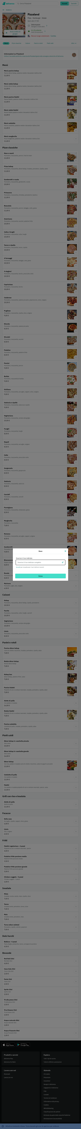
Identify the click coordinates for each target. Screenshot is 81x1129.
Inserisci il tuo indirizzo (24, 558)
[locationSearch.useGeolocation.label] (62, 562)
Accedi (18, 567)
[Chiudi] (65, 551)
